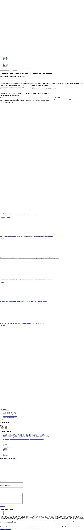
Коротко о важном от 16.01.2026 (10, 412)
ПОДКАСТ (5, 410)
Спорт (4, 60)
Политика (5, 57)
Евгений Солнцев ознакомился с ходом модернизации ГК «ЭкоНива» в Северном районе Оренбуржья (26, 436)
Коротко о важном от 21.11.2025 (10, 413)
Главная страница (4, 68)
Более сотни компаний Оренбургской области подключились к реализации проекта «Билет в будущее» (29, 258)
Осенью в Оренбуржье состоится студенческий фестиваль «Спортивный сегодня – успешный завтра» (25, 435)
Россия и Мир (6, 452)
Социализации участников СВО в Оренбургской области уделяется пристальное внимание (26, 279)
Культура (5, 61)
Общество (5, 59)
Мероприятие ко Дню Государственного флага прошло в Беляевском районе (22, 323)
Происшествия (6, 64)
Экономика (5, 58)
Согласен (2, 529)
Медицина (5, 445)
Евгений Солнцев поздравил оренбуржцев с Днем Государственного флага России (23, 301)
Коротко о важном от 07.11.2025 (10, 417)
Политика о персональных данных (8, 522)
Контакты (5, 66)
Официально (5, 65)
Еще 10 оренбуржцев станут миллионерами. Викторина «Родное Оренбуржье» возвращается (26, 236)
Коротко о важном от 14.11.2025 (10, 416)
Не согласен (8, 529)
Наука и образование (7, 63)
